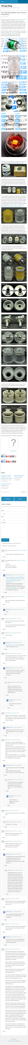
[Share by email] (15, 456)
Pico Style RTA (21, 19)
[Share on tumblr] (13, 456)
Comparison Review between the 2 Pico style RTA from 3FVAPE (6, 477)
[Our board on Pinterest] (9, 461)
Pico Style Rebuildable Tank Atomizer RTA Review (14, 13)
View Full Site (14, 1039)
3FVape (7, 16)
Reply (4, 556)
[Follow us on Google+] (6, 461)
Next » (20, 499)
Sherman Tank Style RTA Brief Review (19, 476)
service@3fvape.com (14, 588)
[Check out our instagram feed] (15, 461)
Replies (24, 492)
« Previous (8, 499)
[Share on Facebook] (2, 456)
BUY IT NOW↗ (13, 451)
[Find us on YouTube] (11, 461)
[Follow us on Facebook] (2, 461)
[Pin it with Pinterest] (11, 456)
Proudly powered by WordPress (14, 1041)
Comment (3, 522)
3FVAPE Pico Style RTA (18, 163)
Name (2, 510)
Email (2, 516)
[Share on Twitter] (4, 456)
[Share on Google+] (6, 456)
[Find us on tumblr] (13, 461)
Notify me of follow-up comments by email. (12, 543)
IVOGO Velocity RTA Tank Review (6, 484)
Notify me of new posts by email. (9, 545)
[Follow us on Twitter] (4, 461)
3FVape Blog (6, 6)
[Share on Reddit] (9, 456)
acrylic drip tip (12, 32)
